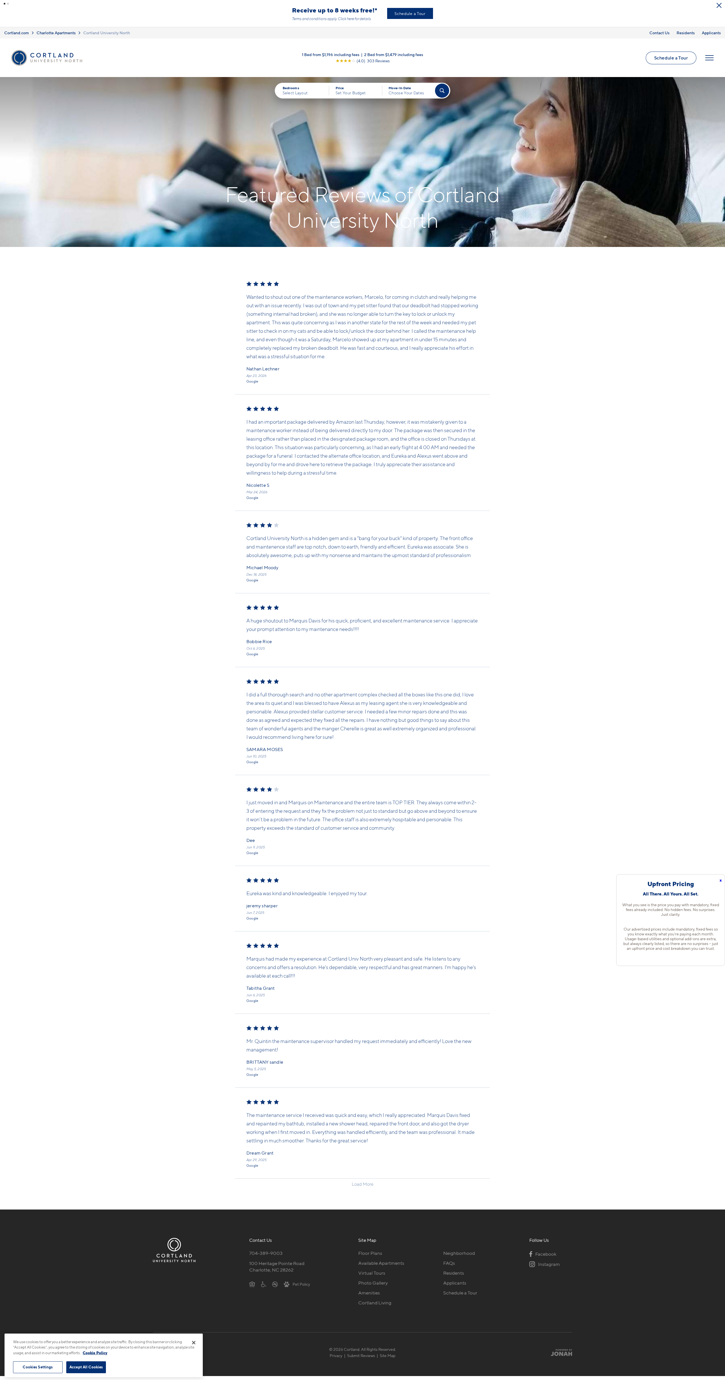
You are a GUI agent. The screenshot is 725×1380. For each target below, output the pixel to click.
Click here (346, 18)
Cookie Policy (95, 1353)
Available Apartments (381, 1263)
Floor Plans (370, 1253)
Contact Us (659, 32)
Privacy (336, 1355)
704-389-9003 (266, 1253)
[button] (4, 4)
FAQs (449, 1263)
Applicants (711, 32)
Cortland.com (16, 32)
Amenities (369, 1293)
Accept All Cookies (86, 1367)
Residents (686, 32)
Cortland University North (106, 32)
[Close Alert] (719, 5)
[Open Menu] (709, 57)
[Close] (193, 1342)
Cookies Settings (38, 1367)
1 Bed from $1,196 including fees (330, 54)
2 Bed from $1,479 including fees (393, 54)
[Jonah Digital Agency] (559, 1352)
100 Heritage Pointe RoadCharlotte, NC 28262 (276, 1266)
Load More (363, 1184)
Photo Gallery (373, 1283)
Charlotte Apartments (56, 32)
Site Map (387, 1355)
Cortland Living (374, 1303)
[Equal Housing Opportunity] (252, 1284)
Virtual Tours (371, 1273)
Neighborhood (459, 1253)
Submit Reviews (361, 1355)
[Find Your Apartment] (442, 91)
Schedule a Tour (410, 13)
